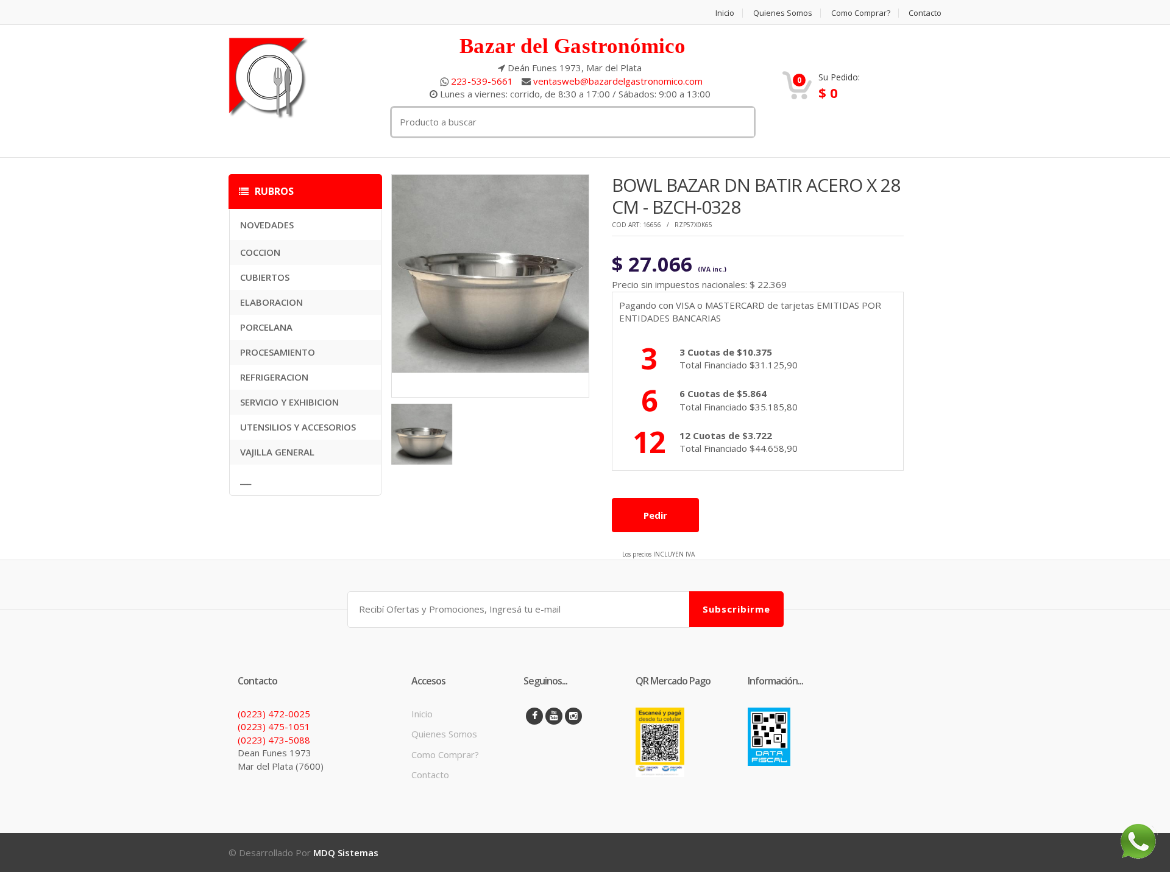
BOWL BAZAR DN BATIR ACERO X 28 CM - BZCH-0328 (756, 195)
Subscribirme (736, 609)
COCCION (260, 252)
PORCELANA (266, 327)
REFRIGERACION (274, 377)
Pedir (655, 515)
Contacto (925, 13)
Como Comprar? (860, 13)
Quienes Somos (782, 13)
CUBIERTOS (264, 277)
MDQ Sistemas (345, 852)
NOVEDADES (267, 225)
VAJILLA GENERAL (277, 452)
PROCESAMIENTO (277, 352)
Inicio (724, 13)
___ (245, 480)
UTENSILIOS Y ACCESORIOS (298, 427)
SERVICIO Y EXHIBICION (289, 402)
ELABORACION (271, 302)
